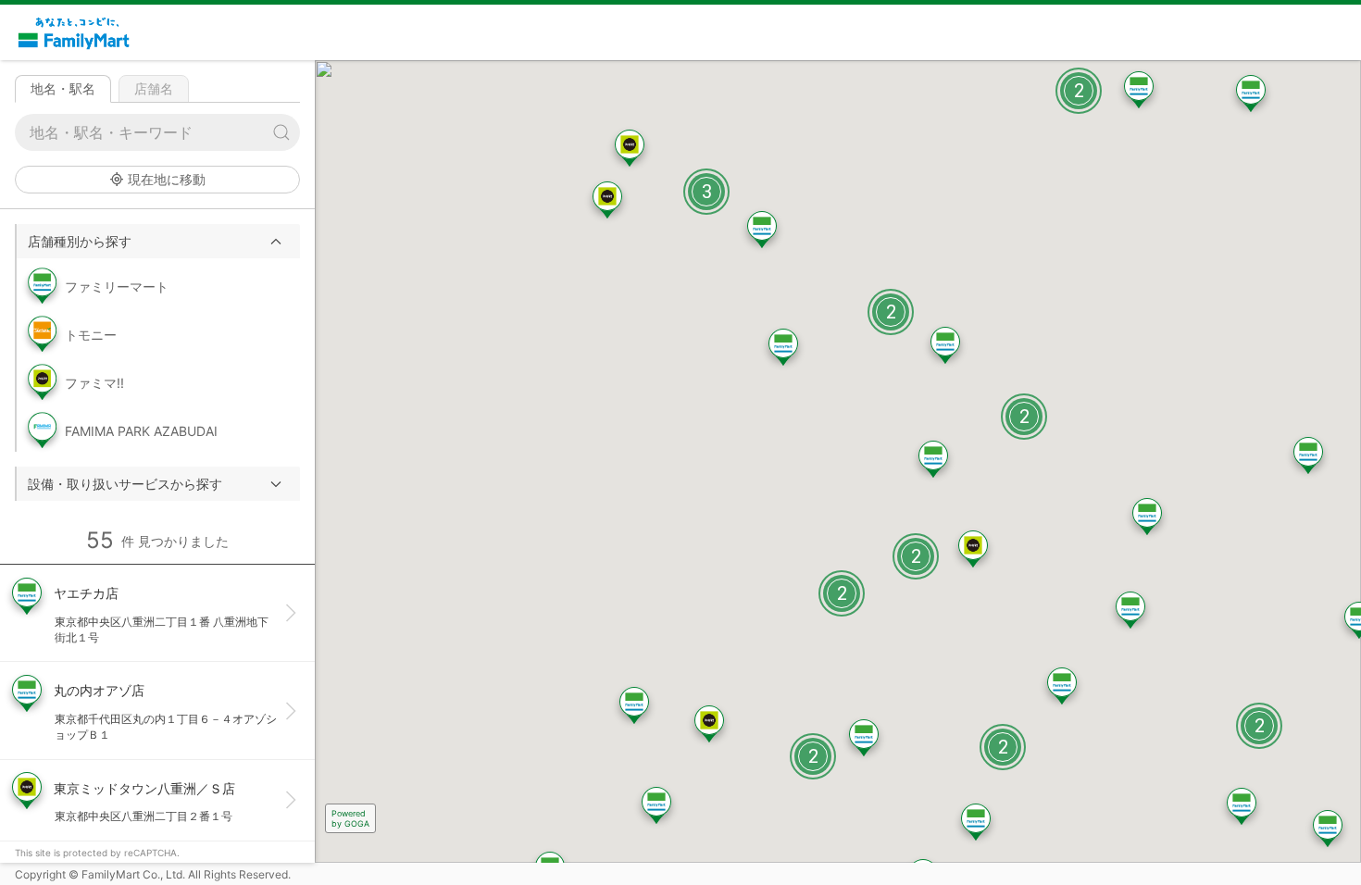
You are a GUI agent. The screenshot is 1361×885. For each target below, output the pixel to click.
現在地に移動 (167, 179)
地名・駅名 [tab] (63, 88)
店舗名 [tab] (153, 88)
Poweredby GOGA (350, 818)
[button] (158, 241)
